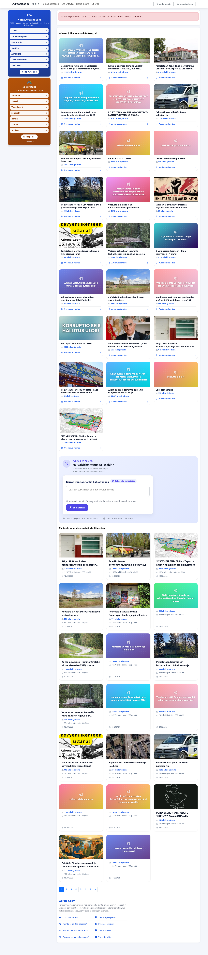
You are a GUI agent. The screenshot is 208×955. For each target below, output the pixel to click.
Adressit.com (20, 3)
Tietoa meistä (82, 4)
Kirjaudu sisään (163, 4)
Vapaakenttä (29, 107)
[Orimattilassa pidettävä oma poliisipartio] (176, 105)
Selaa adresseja (51, 4)
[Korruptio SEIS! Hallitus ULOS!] (81, 336)
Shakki (29, 101)
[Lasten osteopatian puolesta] (176, 151)
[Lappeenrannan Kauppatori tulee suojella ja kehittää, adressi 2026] (81, 105)
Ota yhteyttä (68, 4)
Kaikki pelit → (29, 136)
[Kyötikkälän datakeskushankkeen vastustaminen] (128, 290)
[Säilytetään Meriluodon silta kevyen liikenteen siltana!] (81, 244)
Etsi (97, 4)
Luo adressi (79, 507)
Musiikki (29, 48)
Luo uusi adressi (185, 4)
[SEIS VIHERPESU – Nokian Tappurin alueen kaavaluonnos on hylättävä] (81, 429)
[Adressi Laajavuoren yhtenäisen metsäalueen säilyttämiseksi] (81, 290)
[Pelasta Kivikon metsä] (128, 151)
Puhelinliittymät (29, 36)
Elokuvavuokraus (29, 59)
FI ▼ (37, 4)
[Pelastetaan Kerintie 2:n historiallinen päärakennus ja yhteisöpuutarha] (81, 198)
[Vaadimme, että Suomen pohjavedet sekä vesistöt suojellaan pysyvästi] (176, 290)
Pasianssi (29, 95)
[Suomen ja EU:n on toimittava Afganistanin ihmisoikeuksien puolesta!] (176, 198)
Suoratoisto (29, 42)
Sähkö (29, 30)
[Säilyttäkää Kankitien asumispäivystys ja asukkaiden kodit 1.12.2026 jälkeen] (176, 337)
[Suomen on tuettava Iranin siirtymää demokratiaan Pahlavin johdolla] (128, 337)
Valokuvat (29, 65)
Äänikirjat (29, 54)
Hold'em (29, 130)
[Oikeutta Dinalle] (176, 382)
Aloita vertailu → (29, 72)
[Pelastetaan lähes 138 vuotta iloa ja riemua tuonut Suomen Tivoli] (81, 383)
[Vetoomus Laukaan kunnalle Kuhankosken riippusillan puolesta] (128, 244)
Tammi (29, 124)
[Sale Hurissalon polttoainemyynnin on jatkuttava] (81, 152)
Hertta (29, 118)
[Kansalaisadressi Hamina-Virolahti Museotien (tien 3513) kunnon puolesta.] (128, 59)
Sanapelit (29, 113)
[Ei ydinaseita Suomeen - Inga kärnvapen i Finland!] (176, 244)
